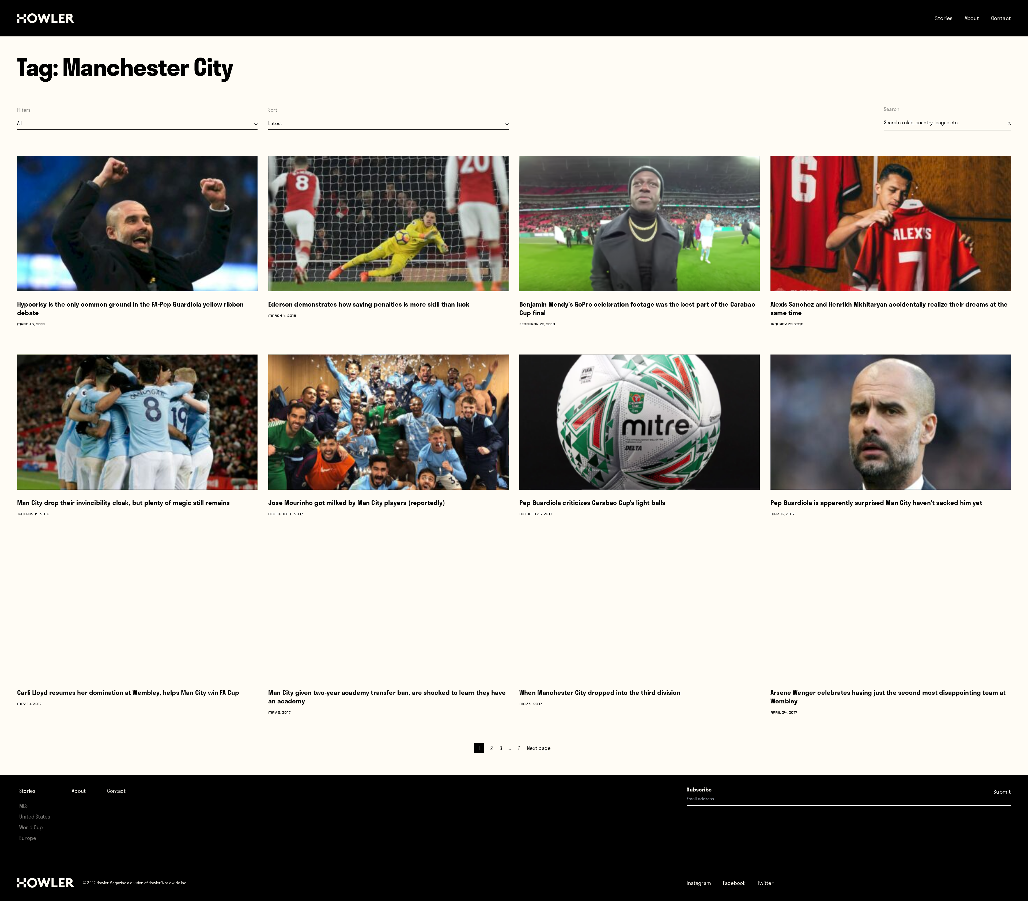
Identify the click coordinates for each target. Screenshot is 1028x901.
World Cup (31, 827)
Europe (27, 838)
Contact (1001, 18)
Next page (539, 748)
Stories (944, 18)
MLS (23, 806)
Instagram (699, 883)
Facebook (734, 883)
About (972, 18)
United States (34, 816)
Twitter (766, 883)
